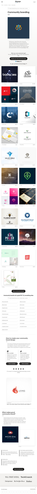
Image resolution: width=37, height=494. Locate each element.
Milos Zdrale (4, 124)
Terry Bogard (4, 83)
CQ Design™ (9, 402)
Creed (20, 446)
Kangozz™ (4, 443)
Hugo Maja (22, 144)
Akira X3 (22, 124)
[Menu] (2, 2)
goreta (21, 83)
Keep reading (8, 454)
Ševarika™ (27, 39)
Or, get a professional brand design (18, 63)
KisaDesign (4, 266)
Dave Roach (22, 266)
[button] (35, 487)
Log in (34, 1)
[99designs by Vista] (18, 2)
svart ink (4, 185)
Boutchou (22, 205)
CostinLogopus (23, 246)
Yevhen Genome (5, 246)
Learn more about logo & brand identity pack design (18, 404)
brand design (23, 47)
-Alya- (21, 185)
